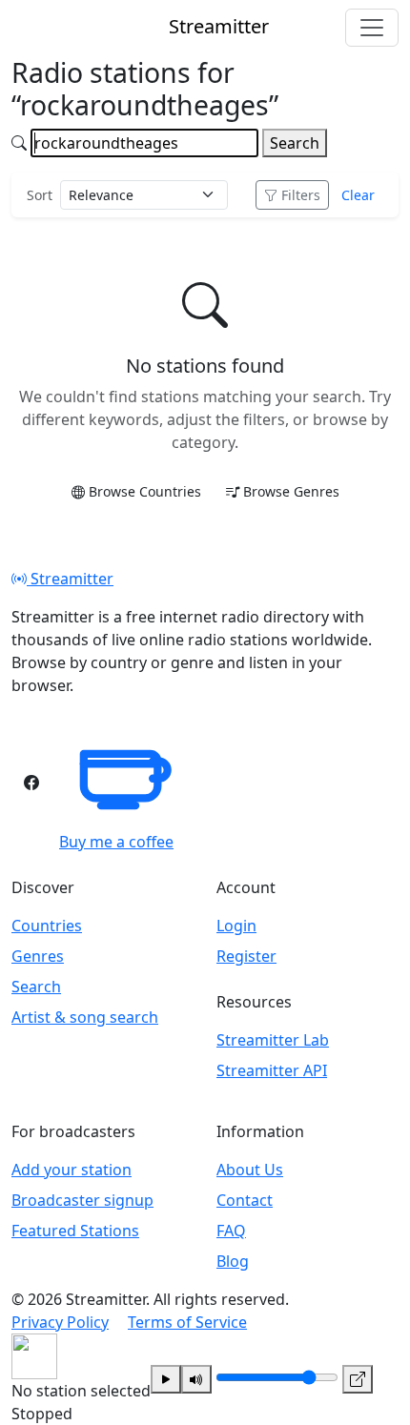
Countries (46, 925)
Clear (358, 195)
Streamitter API (271, 1070)
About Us (249, 1169)
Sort (39, 195)
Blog (232, 1261)
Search (294, 142)
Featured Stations (75, 1230)
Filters (300, 195)
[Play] (166, 1379)
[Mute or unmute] (196, 1379)
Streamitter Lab (272, 1039)
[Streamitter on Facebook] (31, 782)
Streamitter (70, 578)
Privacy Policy (60, 1322)
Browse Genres (291, 491)
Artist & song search (84, 1017)
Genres (37, 956)
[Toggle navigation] (372, 28)
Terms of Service (187, 1322)
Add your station (71, 1169)
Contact (244, 1200)
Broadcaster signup (82, 1200)
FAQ (231, 1230)
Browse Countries (145, 491)
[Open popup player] (357, 1379)
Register (246, 956)
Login (236, 925)
